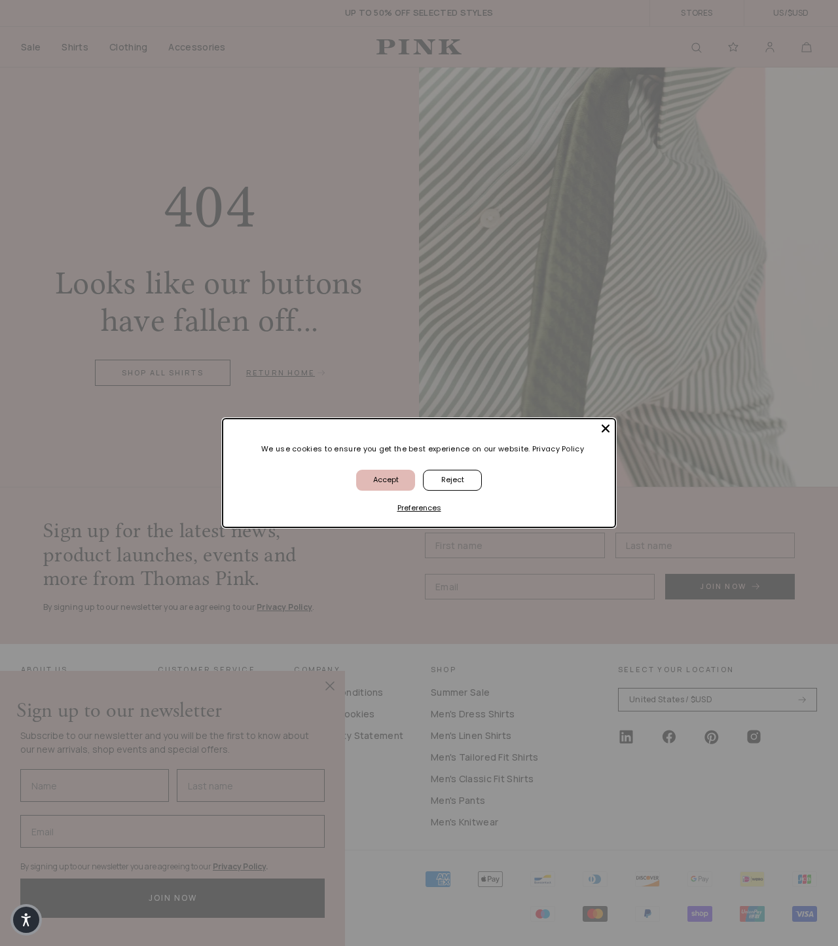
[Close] (605, 428)
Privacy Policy (558, 449)
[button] (26, 920)
